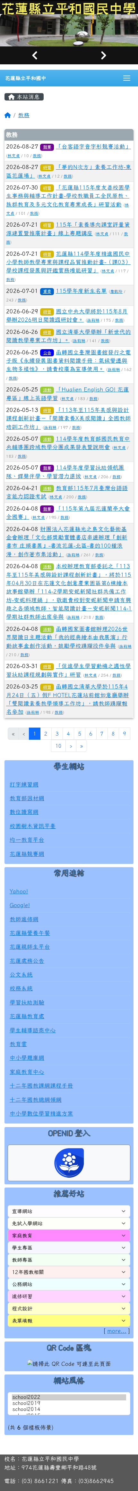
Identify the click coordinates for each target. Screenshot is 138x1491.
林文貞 (13, 161)
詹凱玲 (116, 297)
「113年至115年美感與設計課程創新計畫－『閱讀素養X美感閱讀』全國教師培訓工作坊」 (68, 424)
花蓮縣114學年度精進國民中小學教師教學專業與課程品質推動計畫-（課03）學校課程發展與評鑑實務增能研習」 (68, 267)
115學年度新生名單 (81, 296)
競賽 (47, 152)
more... (116, 1336)
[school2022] (69, 1403)
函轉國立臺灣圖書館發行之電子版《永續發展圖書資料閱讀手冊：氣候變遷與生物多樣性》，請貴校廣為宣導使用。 (68, 366)
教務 (24, 120)
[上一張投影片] (34, 61)
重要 (47, 297)
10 (58, 751)
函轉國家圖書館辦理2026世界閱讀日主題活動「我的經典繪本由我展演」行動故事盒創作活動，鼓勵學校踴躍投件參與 (67, 643)
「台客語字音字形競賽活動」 (93, 152)
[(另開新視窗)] (69, 33)
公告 (47, 358)
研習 (47, 173)
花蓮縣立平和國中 (25, 83)
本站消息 (27, 102)
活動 (47, 395)
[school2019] (69, 1409)
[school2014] (69, 1415)
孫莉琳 (93, 326)
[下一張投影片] (103, 61)
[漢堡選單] (127, 84)
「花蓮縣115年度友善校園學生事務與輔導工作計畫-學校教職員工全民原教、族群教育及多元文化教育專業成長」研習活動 (68, 201)
